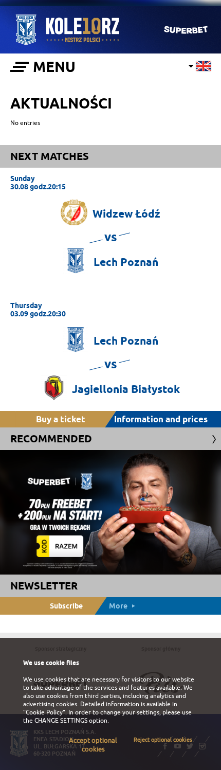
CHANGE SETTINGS (60, 721)
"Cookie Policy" (44, 712)
